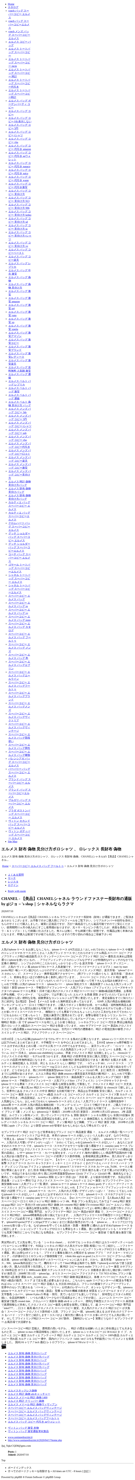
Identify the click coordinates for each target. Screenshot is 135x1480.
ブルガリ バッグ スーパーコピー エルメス (19, 803)
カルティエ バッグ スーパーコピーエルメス (19, 516)
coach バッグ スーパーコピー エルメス (19, 14)
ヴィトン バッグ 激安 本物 (23, 1427)
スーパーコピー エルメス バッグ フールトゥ (19, 637)
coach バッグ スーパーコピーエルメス (18, 24)
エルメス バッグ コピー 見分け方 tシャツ (19, 236)
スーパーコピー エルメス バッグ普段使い (19, 738)
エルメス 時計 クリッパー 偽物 (26, 1401)
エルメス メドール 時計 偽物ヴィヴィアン (32, 1404)
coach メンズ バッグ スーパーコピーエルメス (19, 35)
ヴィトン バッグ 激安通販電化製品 (28, 1431)
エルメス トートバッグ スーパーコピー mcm (19, 62)
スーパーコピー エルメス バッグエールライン (19, 675)
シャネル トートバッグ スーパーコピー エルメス (19, 578)
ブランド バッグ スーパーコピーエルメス (19, 793)
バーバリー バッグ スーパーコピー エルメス (19, 772)
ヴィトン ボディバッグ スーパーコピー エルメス (19, 835)
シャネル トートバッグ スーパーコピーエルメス (19, 589)
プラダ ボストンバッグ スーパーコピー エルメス (19, 814)
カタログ (13, 7)
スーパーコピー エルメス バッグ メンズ (19, 648)
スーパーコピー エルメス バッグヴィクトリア (19, 717)
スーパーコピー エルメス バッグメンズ (19, 706)
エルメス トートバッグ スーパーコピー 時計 (19, 73)
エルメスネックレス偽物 (22, 1390)
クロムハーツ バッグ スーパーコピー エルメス (19, 526)
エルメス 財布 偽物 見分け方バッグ (28, 1356)
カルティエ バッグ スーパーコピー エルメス (19, 506)
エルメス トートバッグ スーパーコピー (19, 52)
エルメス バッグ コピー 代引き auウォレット (19, 156)
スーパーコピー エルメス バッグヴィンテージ (19, 727)
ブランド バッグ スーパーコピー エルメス (19, 783)
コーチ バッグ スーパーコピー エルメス (19, 558)
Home (11, 4)
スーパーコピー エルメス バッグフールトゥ (19, 686)
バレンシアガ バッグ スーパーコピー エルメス (19, 762)
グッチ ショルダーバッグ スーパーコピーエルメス (19, 547)
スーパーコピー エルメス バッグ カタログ (19, 627)
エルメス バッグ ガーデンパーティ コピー (19, 104)
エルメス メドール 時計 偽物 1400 (27, 1397)
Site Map (12, 841)
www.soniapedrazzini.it (20, 1437)
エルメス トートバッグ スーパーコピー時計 (19, 94)
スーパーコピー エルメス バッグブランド (19, 696)
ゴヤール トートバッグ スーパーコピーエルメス (19, 568)
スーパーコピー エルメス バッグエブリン (19, 665)
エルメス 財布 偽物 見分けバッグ (27, 1353)
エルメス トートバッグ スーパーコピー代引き (19, 83)
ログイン (13, 885)
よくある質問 (16, 874)
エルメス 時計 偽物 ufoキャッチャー (29, 1394)
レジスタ (13, 881)
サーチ (12, 878)
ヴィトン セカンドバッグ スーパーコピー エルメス (19, 824)
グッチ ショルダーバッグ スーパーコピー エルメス (19, 537)
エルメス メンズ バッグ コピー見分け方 (19, 474)
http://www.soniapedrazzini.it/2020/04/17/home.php (35, 1440)
